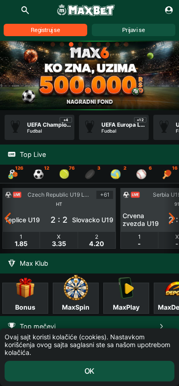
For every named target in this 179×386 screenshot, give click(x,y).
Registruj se (45, 30)
